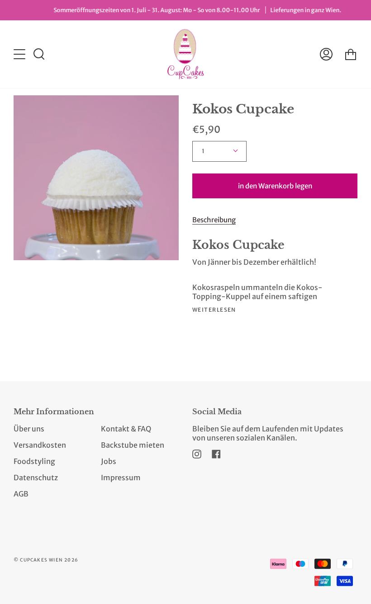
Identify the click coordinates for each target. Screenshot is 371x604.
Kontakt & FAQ (126, 428)
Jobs (108, 461)
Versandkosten (40, 444)
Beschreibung (214, 219)
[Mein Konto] (326, 54)
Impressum (121, 477)
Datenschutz (36, 477)
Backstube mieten (132, 444)
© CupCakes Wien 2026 (46, 560)
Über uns (29, 428)
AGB (21, 493)
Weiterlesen (214, 310)
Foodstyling (34, 461)
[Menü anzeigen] (20, 54)
